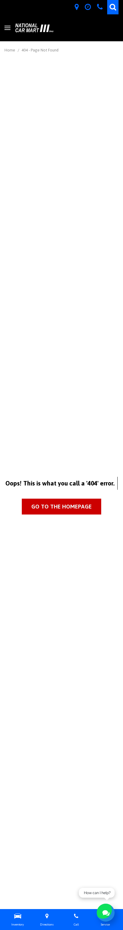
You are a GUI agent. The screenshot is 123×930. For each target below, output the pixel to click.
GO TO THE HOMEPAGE (61, 506)
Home (10, 50)
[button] (113, 7)
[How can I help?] (106, 913)
